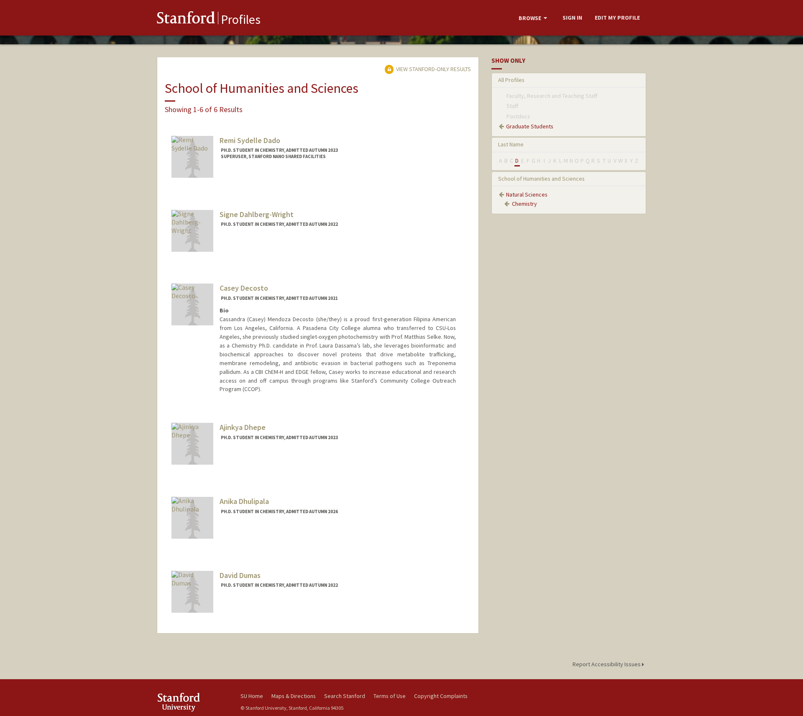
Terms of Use (389, 696)
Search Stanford (344, 696)
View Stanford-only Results (433, 69)
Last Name (511, 144)
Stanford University (192, 702)
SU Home (251, 696)
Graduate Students (529, 126)
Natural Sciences (526, 194)
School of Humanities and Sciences (541, 178)
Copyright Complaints (441, 696)
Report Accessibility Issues (607, 664)
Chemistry (524, 203)
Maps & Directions (293, 696)
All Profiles (511, 80)
